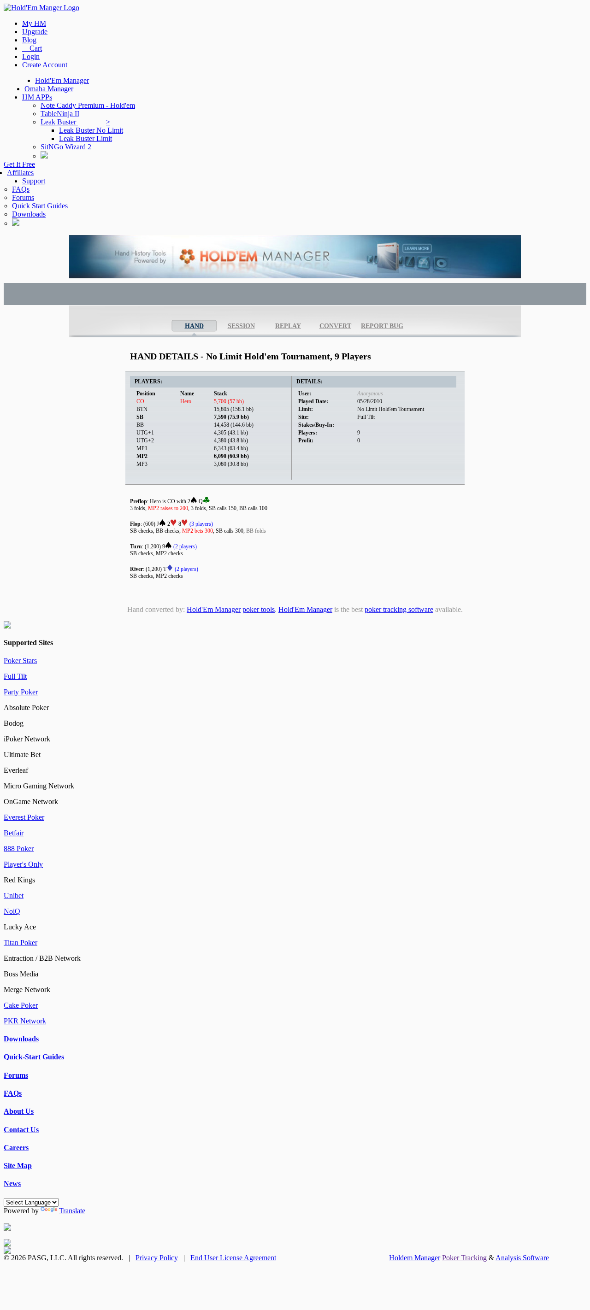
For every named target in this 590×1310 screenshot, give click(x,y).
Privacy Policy (157, 1258)
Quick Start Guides (40, 206)
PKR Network (25, 1021)
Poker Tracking (464, 1258)
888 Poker (19, 848)
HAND (194, 326)
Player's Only (23, 864)
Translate (72, 1211)
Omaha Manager (48, 89)
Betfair (14, 833)
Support (33, 181)
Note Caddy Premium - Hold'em (88, 105)
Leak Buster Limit (85, 138)
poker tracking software (399, 609)
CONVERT (335, 326)
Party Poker (21, 692)
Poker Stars (20, 660)
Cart (32, 48)
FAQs (21, 189)
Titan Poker (20, 942)
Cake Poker (21, 1005)
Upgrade (34, 31)
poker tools (258, 609)
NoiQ (12, 911)
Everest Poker (24, 817)
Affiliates (20, 172)
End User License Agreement (233, 1258)
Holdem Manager (414, 1258)
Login (31, 56)
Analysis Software (522, 1258)
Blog (29, 40)
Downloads (29, 214)
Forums (23, 197)
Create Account (44, 65)
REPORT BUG (382, 326)
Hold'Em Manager (62, 80)
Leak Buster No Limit (91, 130)
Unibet (14, 895)
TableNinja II (60, 113)
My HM (34, 23)
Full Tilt (15, 676)
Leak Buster (75, 122)
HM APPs (37, 97)
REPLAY (288, 326)
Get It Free (19, 164)
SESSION (241, 326)
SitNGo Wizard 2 (66, 147)
